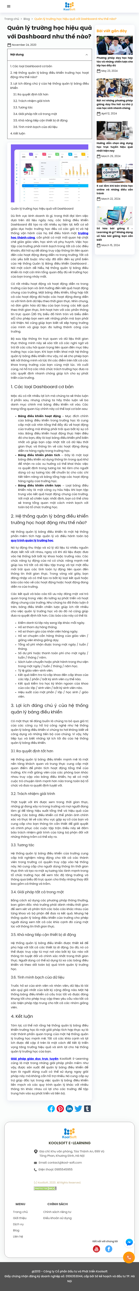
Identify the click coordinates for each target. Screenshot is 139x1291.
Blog (27, 19)
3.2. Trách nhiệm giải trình (31, 101)
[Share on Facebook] (51, 1109)
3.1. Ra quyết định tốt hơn (30, 94)
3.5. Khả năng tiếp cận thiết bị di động (40, 120)
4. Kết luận (17, 133)
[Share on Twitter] (78, 1109)
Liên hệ (18, 1236)
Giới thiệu (19, 1218)
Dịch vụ (18, 1224)
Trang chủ (11, 19)
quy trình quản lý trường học (32, 540)
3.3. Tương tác (23, 107)
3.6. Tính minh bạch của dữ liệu (35, 127)
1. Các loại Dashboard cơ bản (31, 66)
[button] (49, 55)
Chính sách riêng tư (57, 1212)
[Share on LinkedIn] (69, 1109)
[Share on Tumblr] (87, 1109)
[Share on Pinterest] (60, 1109)
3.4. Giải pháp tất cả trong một (35, 114)
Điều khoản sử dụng (57, 1218)
